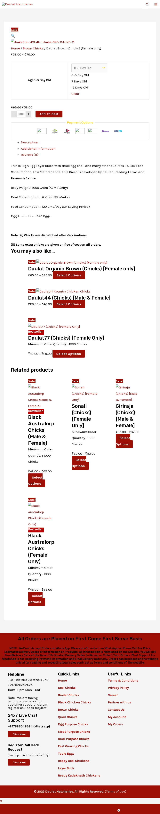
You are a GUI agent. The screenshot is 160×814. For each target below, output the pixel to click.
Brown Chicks (33, 48)
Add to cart (49, 114)
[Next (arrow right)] (153, 402)
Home (15, 48)
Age (39, 80)
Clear (75, 94)
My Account (117, 717)
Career (113, 695)
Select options (69, 275)
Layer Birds (66, 768)
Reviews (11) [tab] (29, 155)
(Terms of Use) (115, 791)
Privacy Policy (118, 688)
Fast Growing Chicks (73, 746)
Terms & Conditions (123, 680)
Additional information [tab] (38, 148)
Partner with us (119, 702)
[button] (13, 36)
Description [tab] (29, 142)
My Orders (115, 724)
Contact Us (116, 709)
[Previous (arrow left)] (7, 402)
